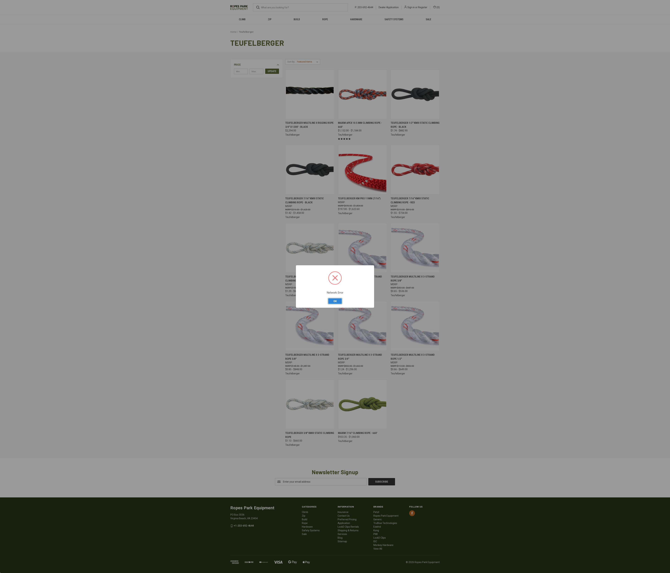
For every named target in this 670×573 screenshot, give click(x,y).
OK (335, 301)
